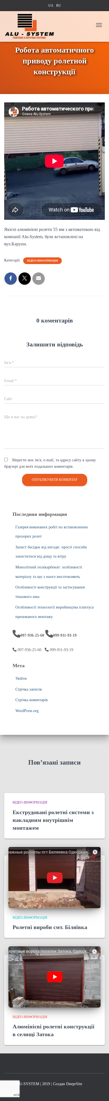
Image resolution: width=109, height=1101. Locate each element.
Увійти (21, 678)
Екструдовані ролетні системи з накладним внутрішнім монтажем (53, 820)
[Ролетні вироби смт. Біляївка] (54, 877)
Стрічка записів (28, 689)
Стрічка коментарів (31, 700)
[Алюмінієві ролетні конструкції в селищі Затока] (54, 976)
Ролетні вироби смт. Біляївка (50, 927)
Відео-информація (42, 260)
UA (50, 6)
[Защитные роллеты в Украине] (31, 26)
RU (58, 6)
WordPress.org (27, 711)
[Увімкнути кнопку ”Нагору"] (98, 1087)
